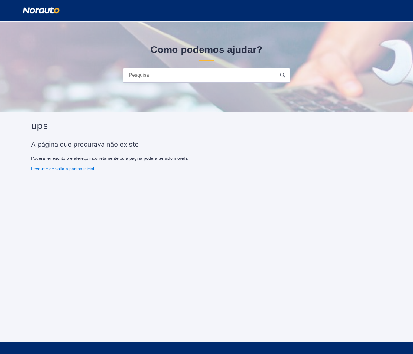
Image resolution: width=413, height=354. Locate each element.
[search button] (282, 75)
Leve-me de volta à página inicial (62, 168)
